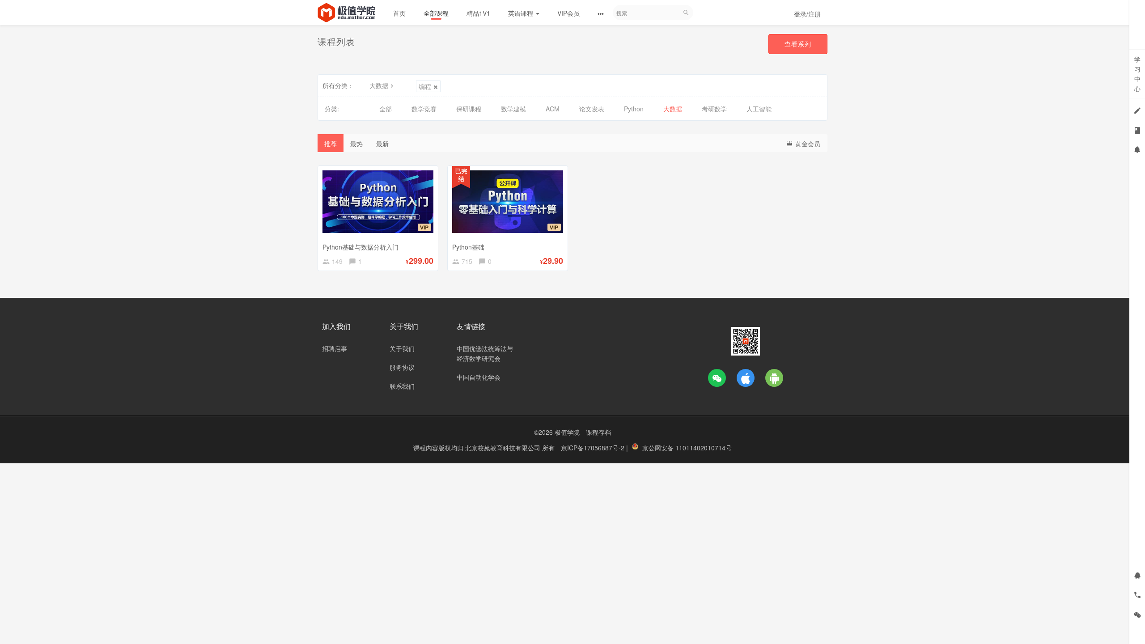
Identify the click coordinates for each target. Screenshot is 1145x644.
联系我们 (402, 385)
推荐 (330, 143)
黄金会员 (806, 143)
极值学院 (567, 432)
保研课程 (468, 108)
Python (634, 108)
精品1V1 (478, 12)
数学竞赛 (424, 108)
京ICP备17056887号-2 (593, 447)
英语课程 (521, 12)
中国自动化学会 (478, 377)
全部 (385, 108)
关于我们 (402, 348)
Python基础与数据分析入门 (360, 246)
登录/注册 (807, 13)
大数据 (378, 85)
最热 (356, 143)
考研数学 (714, 108)
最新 (382, 143)
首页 (399, 12)
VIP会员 (568, 12)
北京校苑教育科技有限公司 (503, 447)
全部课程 (436, 12)
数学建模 (513, 108)
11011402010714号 (703, 447)
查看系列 (798, 43)
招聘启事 (334, 348)
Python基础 (468, 246)
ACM (553, 108)
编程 (425, 86)
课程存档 (598, 432)
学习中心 (1137, 74)
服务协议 (402, 367)
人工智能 (759, 108)
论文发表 (591, 108)
